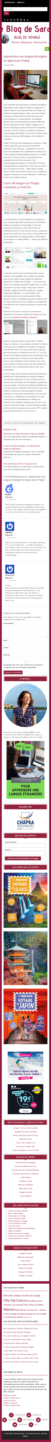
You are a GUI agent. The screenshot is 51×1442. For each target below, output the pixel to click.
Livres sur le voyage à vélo (25, 1146)
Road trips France (25, 1139)
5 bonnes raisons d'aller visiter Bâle (16, 1343)
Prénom (8, 850)
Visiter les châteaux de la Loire (25, 1166)
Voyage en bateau (18, 1313)
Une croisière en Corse (25, 1264)
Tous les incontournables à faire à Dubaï (17, 1339)
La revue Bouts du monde (17, 1223)
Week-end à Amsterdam (25, 1257)
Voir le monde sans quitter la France (25, 1135)
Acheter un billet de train (12, 1405)
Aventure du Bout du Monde (18, 1211)
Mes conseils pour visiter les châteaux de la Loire (21, 1328)
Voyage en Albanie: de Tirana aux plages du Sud (20, 1354)
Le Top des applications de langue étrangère (19, 1347)
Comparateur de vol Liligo (17, 1216)
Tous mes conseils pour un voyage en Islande (19, 1336)
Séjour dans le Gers (25, 1188)
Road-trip (18, 1309)
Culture (21, 1300)
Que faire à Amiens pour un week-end (25, 1173)
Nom (6, 640)
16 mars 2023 (11, 580)
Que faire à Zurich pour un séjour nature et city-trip (21, 1362)
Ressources (10, 2)
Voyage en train (33, 1313)
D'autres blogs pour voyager (17, 1221)
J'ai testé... (40, 1304)
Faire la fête (29, 1304)
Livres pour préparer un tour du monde (25, 1150)
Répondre (8, 497)
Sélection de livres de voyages (18, 1233)
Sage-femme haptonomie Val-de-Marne (21, 1228)
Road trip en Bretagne (25, 1185)
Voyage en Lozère (25, 1192)
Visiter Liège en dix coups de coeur (16, 1350)
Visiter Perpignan (25, 1196)
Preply (39, 110)
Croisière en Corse (25, 1181)
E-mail (6, 647)
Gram (8, 494)
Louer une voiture (14, 1226)
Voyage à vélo (28, 1317)
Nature (9, 1309)
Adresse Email (10, 842)
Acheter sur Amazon (11, 1403)
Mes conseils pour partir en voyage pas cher (20, 463)
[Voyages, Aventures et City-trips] (25, 34)
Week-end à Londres (25, 1268)
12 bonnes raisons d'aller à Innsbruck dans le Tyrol (21, 1358)
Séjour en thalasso (14, 1231)
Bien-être (8, 1295)
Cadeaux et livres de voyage (26, 1295)
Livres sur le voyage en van (25, 1142)
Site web (7, 655)
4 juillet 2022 (11, 537)
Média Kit (20, 2)
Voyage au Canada (25, 1275)
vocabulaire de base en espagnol (24, 317)
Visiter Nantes (25, 1177)
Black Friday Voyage (15, 1213)
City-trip (9, 1299)
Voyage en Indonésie (25, 1272)
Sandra (8, 532)
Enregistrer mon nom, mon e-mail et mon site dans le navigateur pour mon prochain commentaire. (23, 666)
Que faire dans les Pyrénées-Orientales (25, 1170)
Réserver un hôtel (10, 1395)
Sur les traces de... (31, 1310)
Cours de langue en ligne (16, 1218)
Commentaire (9, 623)
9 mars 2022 (11, 499)
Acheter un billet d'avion (12, 1398)
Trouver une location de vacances (19, 1236)
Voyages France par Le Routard (25, 1131)
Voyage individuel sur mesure (18, 1238)
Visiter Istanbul (25, 1261)
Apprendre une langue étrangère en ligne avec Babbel (24, 433)
